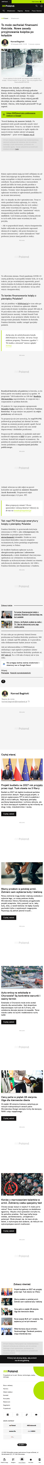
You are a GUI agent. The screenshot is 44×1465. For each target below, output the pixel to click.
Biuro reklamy (7, 1385)
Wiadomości (11, 11)
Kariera (5, 1389)
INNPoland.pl (23, 303)
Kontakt (5, 1395)
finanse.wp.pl (28, 134)
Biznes (27, 11)
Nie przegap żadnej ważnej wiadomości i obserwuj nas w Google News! (23, 664)
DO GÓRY (21, 1444)
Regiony (20, 11)
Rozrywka (6, 1398)
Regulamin (6, 1405)
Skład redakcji (7, 1392)
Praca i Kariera (36, 11)
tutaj (17, 149)
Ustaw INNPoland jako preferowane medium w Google (21, 114)
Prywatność (7, 1408)
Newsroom (6, 1402)
